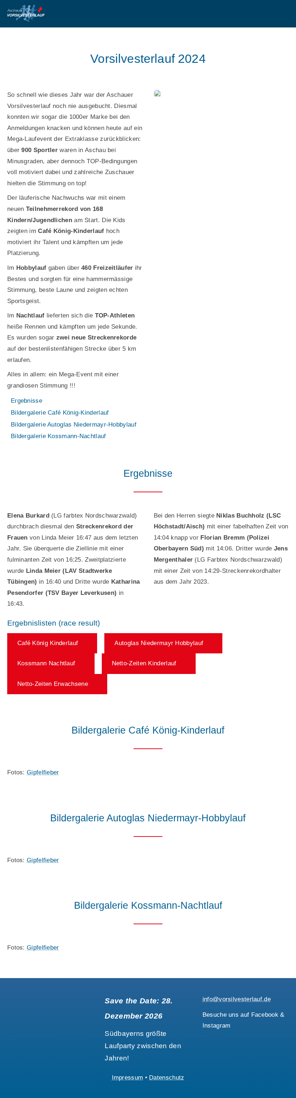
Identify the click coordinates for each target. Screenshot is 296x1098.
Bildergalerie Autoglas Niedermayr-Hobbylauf (73, 424)
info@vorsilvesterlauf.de (237, 999)
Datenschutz (166, 1077)
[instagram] (218, 1038)
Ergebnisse (26, 400)
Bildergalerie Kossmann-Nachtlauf (58, 436)
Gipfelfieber (43, 772)
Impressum (127, 1077)
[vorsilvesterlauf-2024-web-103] (157, 92)
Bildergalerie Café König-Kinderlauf (60, 412)
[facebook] (205, 1038)
